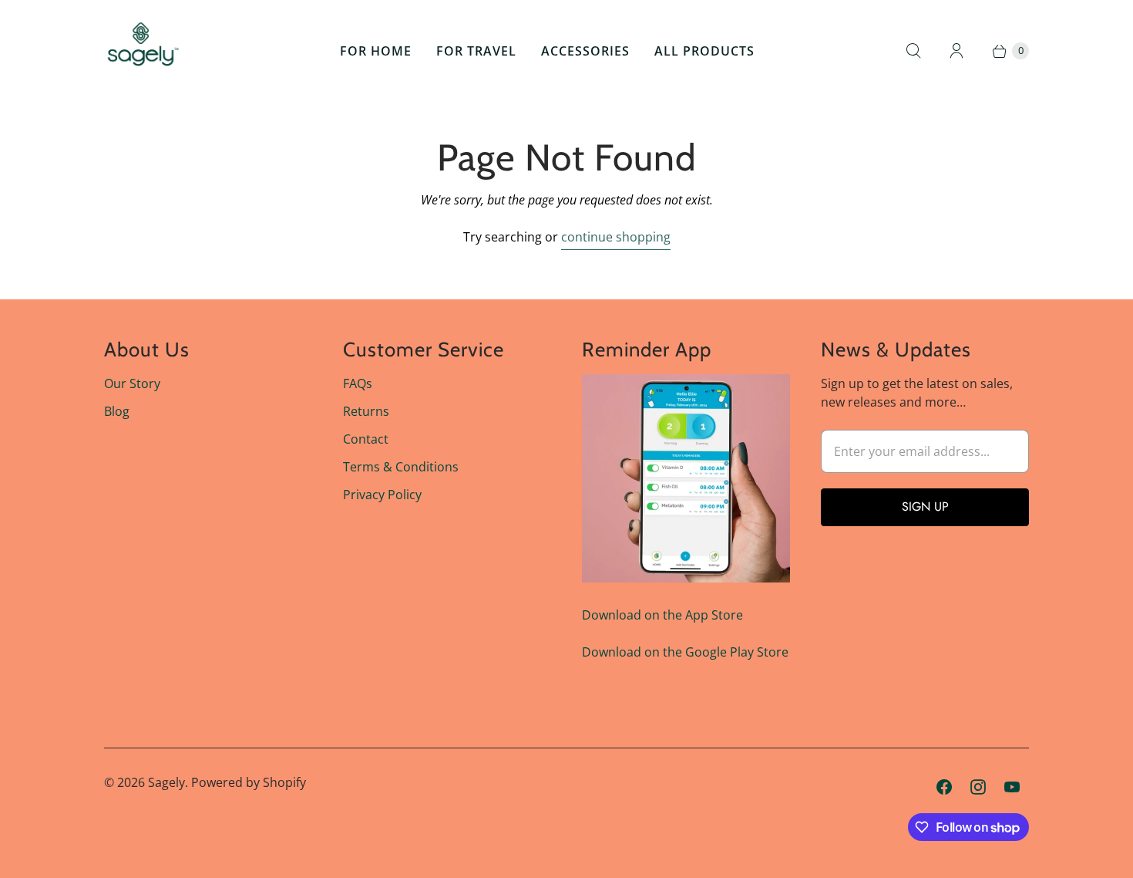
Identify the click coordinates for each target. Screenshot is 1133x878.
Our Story (132, 383)
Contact (365, 439)
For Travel (476, 50)
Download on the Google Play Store (685, 651)
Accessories (585, 50)
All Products (704, 50)
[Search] (913, 50)
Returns (366, 411)
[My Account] (956, 50)
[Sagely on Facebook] (944, 787)
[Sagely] (142, 50)
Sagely (166, 782)
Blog (116, 411)
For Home (376, 50)
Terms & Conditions (401, 466)
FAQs (357, 383)
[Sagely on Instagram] (978, 787)
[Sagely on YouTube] (1012, 787)
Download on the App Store (662, 614)
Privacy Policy (382, 494)
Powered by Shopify (248, 782)
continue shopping (616, 236)
